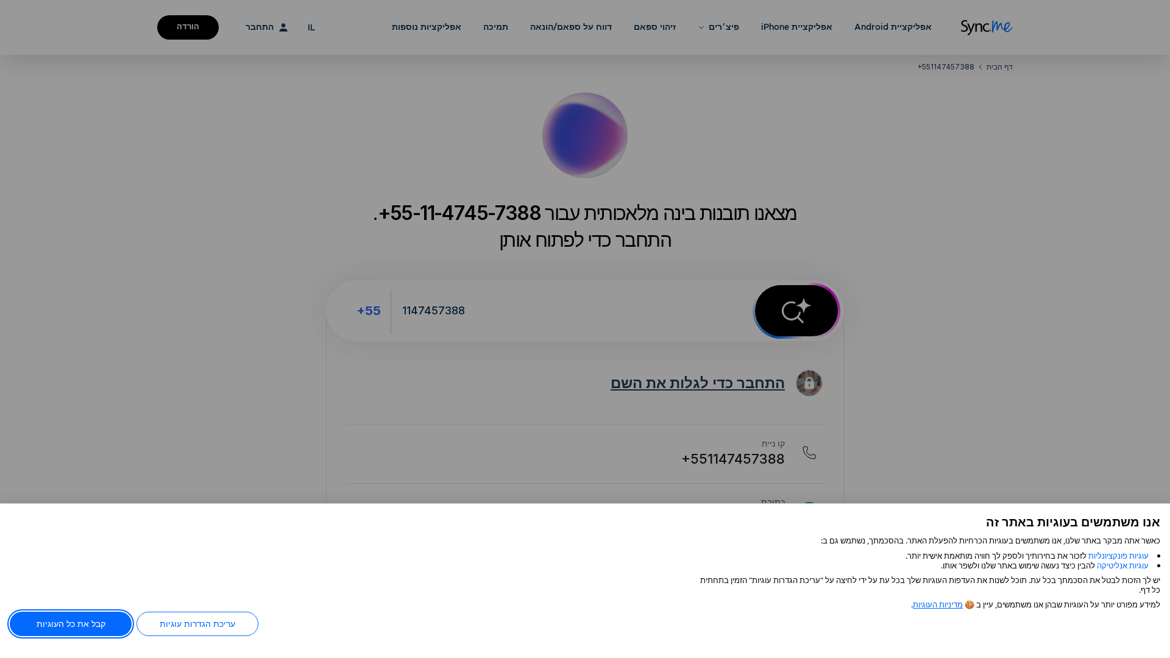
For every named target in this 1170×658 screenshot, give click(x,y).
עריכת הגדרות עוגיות (197, 623)
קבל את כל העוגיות (71, 623)
